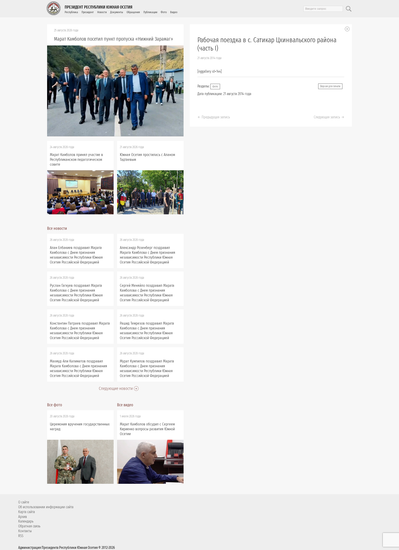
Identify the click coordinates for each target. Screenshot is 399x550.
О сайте (23, 502)
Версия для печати (330, 86)
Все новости (57, 228)
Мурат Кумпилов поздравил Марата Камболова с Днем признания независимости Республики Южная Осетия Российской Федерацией (147, 368)
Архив (22, 516)
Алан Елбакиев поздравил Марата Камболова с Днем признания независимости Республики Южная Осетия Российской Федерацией (76, 255)
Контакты (25, 531)
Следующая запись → (329, 117)
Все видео (125, 404)
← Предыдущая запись (213, 117)
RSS (20, 536)
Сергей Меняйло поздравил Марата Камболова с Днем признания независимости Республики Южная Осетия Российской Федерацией (147, 292)
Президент (88, 12)
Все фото (54, 404)
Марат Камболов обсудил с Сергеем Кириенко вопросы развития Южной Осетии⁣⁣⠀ (147, 429)
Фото (164, 12)
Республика (71, 12)
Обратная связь (29, 526)
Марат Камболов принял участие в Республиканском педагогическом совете (76, 159)
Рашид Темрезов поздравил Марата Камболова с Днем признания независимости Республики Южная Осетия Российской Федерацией (147, 330)
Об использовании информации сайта (45, 507)
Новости (102, 12)
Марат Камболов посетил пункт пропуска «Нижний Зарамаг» (113, 39)
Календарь (25, 521)
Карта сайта (26, 512)
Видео (173, 12)
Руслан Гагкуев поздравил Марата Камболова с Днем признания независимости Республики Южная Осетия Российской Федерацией (76, 292)
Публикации (150, 12)
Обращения (133, 12)
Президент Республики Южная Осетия (98, 7)
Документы (116, 12)
